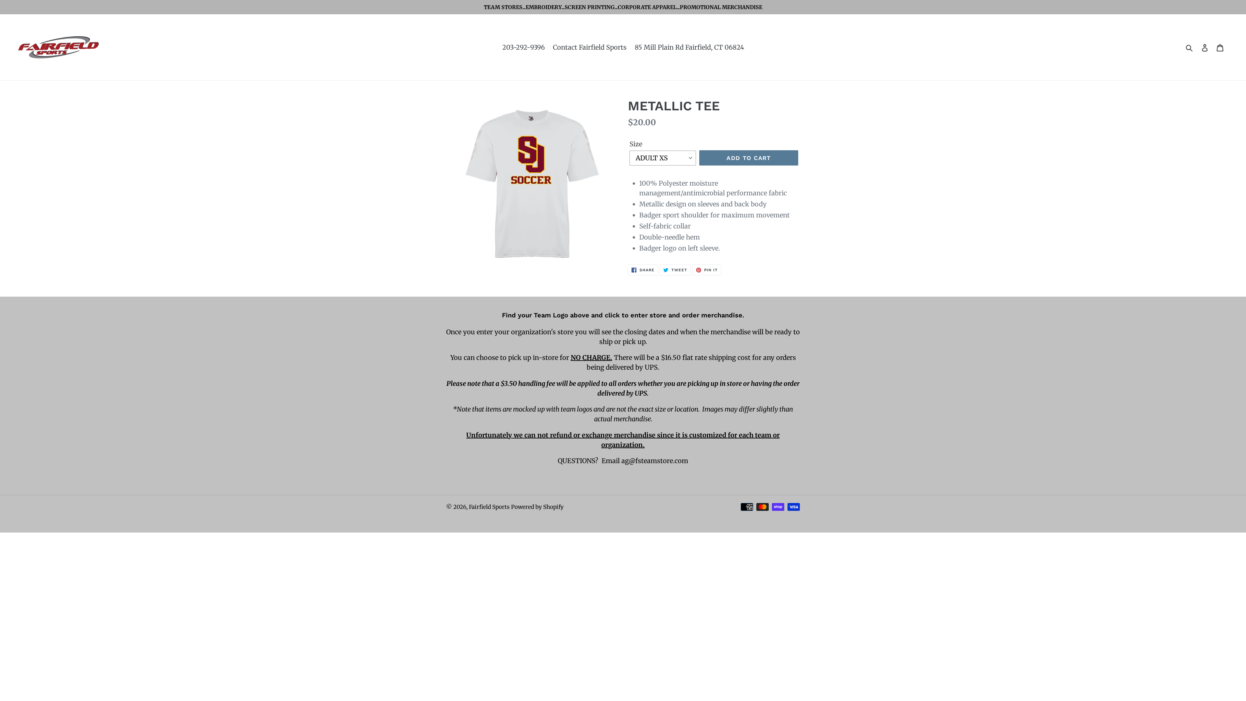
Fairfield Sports (489, 506)
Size (635, 144)
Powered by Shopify (537, 506)
